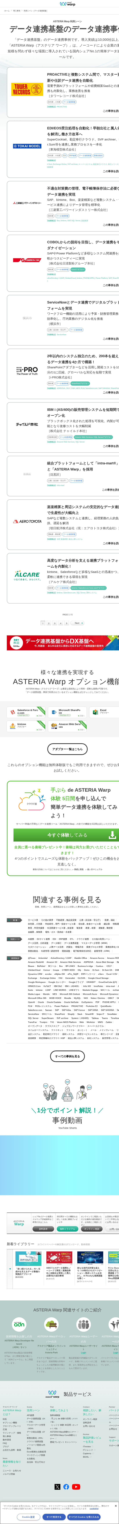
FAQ (5, 1443)
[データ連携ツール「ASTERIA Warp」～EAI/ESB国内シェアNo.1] (67, 3)
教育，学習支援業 (36, 928)
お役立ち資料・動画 (12, 1450)
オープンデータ (35, 1026)
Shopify (71, 1014)
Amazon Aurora (97, 958)
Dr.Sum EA (107, 970)
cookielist (94, 1509)
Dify (79, 970)
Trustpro (43, 1022)
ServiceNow (33, 1014)
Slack (79, 1014)
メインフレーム (106, 1030)
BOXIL (86, 1457)
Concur (46, 970)
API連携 (30, 1415)
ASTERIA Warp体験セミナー (63, 1432)
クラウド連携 (83, 939)
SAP (57, 1010)
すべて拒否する (54, 1517)
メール (93, 1030)
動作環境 (7, 1440)
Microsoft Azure (90, 994)
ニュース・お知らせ (12, 1470)
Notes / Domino (98, 998)
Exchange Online (48, 978)
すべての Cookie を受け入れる (84, 1517)
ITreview (87, 1446)
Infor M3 (87, 986)
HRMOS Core (34, 986)
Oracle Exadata (54, 1002)
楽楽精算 (32, 1038)
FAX (60, 978)
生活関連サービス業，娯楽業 (60, 928)
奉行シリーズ (107, 1034)
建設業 (107, 924)
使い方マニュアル (94, 869)
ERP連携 (63, 939)
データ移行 (56, 943)
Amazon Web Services (70, 962)
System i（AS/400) (80, 1018)
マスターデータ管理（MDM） (95, 943)
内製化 (69, 947)
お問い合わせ (89, 1426)
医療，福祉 (110, 920)
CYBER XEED (68, 970)
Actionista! (43, 958)
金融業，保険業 (35, 932)
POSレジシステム (43, 1006)
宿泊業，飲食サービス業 (90, 924)
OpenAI (31, 1002)
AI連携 (31, 939)
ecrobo (48, 974)
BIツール (52, 966)
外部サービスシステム (87, 1034)
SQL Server (33, 1018)
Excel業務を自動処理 (36, 1452)
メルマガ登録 (9, 1474)
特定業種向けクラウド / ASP (52, 1038)
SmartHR (89, 1014)
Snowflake (112, 1014)
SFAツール (47, 1014)
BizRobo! (41, 966)
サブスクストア (52, 1026)
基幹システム (68, 1034)
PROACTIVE (77, 1006)
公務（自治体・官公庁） (90, 920)
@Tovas (31, 958)
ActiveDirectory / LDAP (61, 958)
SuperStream (48, 1018)
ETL (72, 939)
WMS (100, 1022)
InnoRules (98, 986)
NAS (86, 998)
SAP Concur (79, 1010)
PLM (30, 1006)
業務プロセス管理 (94, 947)
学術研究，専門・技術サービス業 (60, 924)
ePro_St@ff (73, 974)
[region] (59, 1513)
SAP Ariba (66, 1010)
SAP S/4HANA (107, 1010)
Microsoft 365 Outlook (70, 994)
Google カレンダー (57, 982)
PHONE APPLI (109, 1002)
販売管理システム (110, 1038)
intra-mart (110, 986)
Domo (87, 970)
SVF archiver (62, 1018)
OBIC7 (111, 998)
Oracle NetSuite (71, 1002)
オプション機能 (10, 1422)
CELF (109, 966)
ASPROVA (88, 962)
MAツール (105, 990)
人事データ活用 (56, 947)
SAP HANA (93, 1010)
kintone (39, 990)
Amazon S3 (52, 962)
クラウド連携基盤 (35, 1441)
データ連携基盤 (71, 943)
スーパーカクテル (96, 1026)
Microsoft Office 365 (37, 998)
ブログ (6, 1446)
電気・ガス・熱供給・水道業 (58, 932)
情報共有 (79, 947)
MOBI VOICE (55, 998)
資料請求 (43, 1229)
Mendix (46, 994)
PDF (97, 1002)
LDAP (48, 990)
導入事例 (16, 11)
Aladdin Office (80, 958)
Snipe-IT (100, 1014)
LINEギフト (74, 990)
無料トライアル (67, 1229)
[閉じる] (116, 1506)
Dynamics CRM (35, 974)
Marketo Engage (90, 990)
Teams (105, 1018)
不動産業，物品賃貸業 (66, 920)
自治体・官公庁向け (36, 1462)
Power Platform (61, 1006)
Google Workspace (37, 982)
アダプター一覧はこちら (67, 749)
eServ (101, 974)
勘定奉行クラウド (51, 1034)
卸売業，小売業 (35, 924)
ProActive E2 (92, 1006)
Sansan (48, 1010)
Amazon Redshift (36, 962)
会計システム (34, 1034)
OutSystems (87, 1002)
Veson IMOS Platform (67, 1022)
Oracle (41, 1002)
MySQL (77, 998)
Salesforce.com (35, 1010)
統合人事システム (76, 1038)
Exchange (32, 978)
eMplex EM (59, 974)
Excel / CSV (112, 974)
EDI (54, 939)
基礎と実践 (79, 869)
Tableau (95, 1018)
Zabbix (109, 1022)
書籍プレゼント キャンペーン (63, 1442)
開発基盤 (66, 951)
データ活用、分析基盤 (38, 943)
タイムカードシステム (38, 1030)
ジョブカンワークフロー (73, 1026)
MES (55, 994)
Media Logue (34, 994)
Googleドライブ (76, 982)
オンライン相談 (91, 1229)
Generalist (70, 978)
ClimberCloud (34, 970)
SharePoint (60, 1014)
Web (82, 1022)
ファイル (70, 1030)
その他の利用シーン (101, 939)
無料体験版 (55, 1415)
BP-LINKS (70, 966)
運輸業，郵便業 (106, 928)
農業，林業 (90, 928)
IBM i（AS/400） (72, 986)
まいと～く (82, 1030)
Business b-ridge (85, 966)
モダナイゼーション (37, 947)
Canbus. (100, 966)
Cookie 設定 (28, 1517)
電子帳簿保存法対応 (82, 951)
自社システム (93, 1038)
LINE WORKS (60, 990)
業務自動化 (33, 951)
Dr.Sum (95, 970)
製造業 (79, 928)
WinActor (91, 1022)
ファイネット (57, 1030)
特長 (5, 1419)
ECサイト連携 (43, 939)
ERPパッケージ (88, 974)
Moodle (67, 998)
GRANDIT (91, 982)
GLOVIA (81, 978)
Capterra (87, 1453)
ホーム (7, 11)
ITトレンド (88, 1450)
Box (61, 966)
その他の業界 (47, 920)
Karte (30, 990)
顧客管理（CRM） (102, 951)
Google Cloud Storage (98, 978)
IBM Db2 (58, 986)
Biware (31, 966)
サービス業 (33, 920)
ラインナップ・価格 (12, 1433)
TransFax (32, 1022)
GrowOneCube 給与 (108, 982)
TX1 (52, 1022)
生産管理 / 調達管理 (50, 951)
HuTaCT (47, 986)
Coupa (56, 970)
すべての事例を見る (67, 1056)
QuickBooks (106, 1006)
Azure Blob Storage (105, 962)
